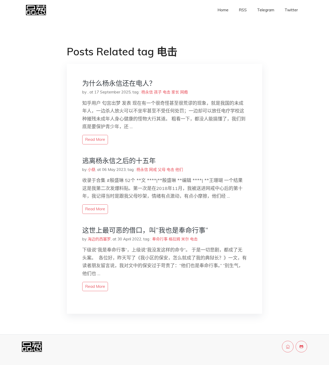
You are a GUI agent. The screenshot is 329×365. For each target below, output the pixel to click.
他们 (179, 169)
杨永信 (147, 92)
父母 (162, 169)
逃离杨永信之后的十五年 (119, 161)
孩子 (158, 92)
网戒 (153, 169)
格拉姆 (174, 239)
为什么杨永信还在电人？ (119, 83)
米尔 (185, 239)
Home (223, 9)
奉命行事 (160, 239)
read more (95, 139)
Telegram (265, 9)
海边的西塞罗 (99, 239)
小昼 (91, 169)
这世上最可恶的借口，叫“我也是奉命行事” (145, 230)
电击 (166, 92)
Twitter (291, 9)
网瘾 (184, 92)
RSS (243, 9)
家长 (175, 92)
